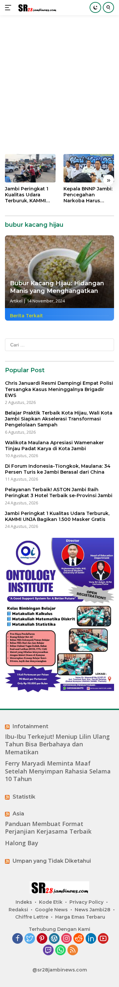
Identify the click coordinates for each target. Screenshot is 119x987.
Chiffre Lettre (31, 917)
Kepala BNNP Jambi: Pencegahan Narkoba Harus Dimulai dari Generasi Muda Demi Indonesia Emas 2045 (88, 195)
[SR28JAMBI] (36, 8)
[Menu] (9, 7)
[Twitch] (48, 950)
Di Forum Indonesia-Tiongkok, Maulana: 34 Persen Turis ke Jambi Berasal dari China (57, 469)
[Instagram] (66, 939)
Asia (18, 813)
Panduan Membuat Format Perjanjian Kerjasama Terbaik (48, 827)
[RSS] (72, 950)
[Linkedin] (91, 939)
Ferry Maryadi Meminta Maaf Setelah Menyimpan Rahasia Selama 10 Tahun (58, 771)
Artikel (16, 301)
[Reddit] (78, 939)
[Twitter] (29, 939)
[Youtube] (103, 939)
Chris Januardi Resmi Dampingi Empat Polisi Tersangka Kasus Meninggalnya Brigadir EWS (59, 389)
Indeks (24, 902)
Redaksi (18, 910)
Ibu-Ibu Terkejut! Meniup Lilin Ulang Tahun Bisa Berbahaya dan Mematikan (57, 744)
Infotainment (30, 726)
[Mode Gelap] (95, 7)
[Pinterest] (42, 939)
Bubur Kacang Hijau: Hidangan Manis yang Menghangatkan (57, 287)
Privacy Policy (86, 902)
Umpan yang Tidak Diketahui (52, 861)
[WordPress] (54, 939)
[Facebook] (17, 939)
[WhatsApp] (60, 950)
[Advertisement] (59, 84)
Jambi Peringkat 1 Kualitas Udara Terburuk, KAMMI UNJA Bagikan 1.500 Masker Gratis (29, 195)
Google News (51, 910)
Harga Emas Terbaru (80, 917)
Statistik (24, 797)
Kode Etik (50, 902)
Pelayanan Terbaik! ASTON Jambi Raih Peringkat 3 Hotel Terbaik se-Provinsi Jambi (58, 492)
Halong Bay (21, 843)
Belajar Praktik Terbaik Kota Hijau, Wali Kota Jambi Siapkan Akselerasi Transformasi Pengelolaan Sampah (58, 419)
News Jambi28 (92, 910)
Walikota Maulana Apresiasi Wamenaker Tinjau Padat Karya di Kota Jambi (54, 446)
